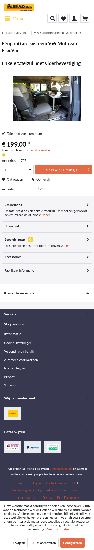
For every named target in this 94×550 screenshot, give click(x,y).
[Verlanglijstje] (63, 18)
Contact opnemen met (60, 483)
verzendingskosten (61, 468)
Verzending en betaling (20, 351)
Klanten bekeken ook (19, 293)
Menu (18, 18)
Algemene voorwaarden (21, 360)
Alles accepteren (44, 543)
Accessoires (12, 257)
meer (46, 215)
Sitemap (10, 385)
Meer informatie (57, 529)
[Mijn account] (73, 18)
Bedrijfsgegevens (68, 497)
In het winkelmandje (60, 169)
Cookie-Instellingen (18, 343)
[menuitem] (13, 18)
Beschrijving (13, 205)
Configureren (72, 543)
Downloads (12, 226)
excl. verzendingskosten (35, 150)
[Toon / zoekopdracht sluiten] (52, 18)
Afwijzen (18, 543)
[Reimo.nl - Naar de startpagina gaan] (19, 6)
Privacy (9, 377)
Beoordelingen (14, 239)
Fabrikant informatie (19, 270)
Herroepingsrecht (16, 368)
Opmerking (44, 179)
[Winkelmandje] (84, 18)
